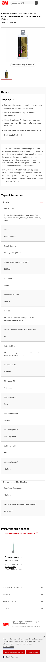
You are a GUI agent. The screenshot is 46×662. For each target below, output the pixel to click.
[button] (10, 657)
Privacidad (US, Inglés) (32, 622)
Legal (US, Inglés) (17, 622)
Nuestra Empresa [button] (12, 587)
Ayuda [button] (6, 609)
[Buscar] (36, 3)
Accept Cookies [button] (33, 652)
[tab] (21, 533)
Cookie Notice (8, 647)
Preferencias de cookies (19, 623)
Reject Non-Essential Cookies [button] (14, 652)
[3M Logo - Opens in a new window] (5, 3)
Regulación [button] (9, 602)
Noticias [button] (8, 595)
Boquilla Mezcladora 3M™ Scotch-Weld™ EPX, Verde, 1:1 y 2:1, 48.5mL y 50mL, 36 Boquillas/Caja (13, 567)
